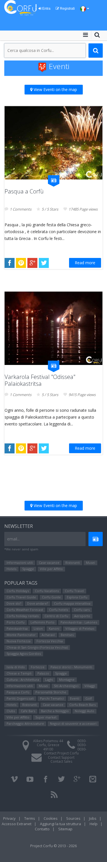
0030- (81, 740)
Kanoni (54, 628)
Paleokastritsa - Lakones (78, 622)
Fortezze (38, 667)
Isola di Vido (16, 667)
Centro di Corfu (56, 616)
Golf (88, 698)
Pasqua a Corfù (24, 191)
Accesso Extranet (16, 823)
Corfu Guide (51, 597)
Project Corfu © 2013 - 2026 (53, 845)
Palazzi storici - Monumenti (71, 667)
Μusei (90, 562)
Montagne (66, 679)
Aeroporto (82, 616)
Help (94, 823)
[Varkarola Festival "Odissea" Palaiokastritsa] (53, 328)
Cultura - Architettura (23, 679)
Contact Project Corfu (61, 753)
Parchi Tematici (52, 698)
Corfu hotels (58, 609)
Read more (85, 262)
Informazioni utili (20, 562)
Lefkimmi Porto (42, 622)
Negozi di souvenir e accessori (73, 723)
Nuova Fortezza (19, 641)
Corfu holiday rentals (23, 616)
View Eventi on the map (55, 89)
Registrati (67, 9)
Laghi (49, 679)
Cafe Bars (28, 711)
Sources (73, 818)
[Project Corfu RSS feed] (54, 795)
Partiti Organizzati (20, 698)
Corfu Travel (74, 591)
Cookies (51, 818)
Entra (46, 9)
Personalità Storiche (50, 692)
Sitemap (65, 828)
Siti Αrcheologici (66, 686)
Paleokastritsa (17, 628)
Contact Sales (61, 761)
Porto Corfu (16, 622)
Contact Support (61, 757)
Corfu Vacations (47, 591)
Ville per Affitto (51, 569)
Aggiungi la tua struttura (60, 823)
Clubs (11, 711)
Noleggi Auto (84, 711)
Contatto (42, 828)
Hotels (11, 569)
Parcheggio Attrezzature (25, 723)
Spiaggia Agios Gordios (24, 653)
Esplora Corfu (77, 597)
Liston (38, 628)
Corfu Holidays (18, 591)
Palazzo (43, 673)
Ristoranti (72, 562)
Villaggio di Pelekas (79, 628)
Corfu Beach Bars (82, 704)
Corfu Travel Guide (21, 597)
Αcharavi (48, 635)
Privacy (9, 818)
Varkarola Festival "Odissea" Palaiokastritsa (40, 380)
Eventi (74, 698)
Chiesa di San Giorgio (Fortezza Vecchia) (37, 647)
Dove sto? (14, 603)
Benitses (67, 635)
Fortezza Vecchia (50, 641)
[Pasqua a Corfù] (53, 142)
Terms (29, 818)
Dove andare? (37, 603)
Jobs (92, 818)
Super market (45, 717)
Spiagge (28, 569)
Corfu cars (82, 609)
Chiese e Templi (19, 673)
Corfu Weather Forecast (25, 609)
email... (13, 539)
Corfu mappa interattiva (72, 603)
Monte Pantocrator (21, 635)
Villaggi (89, 686)
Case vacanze (49, 562)
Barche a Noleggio (55, 711)
